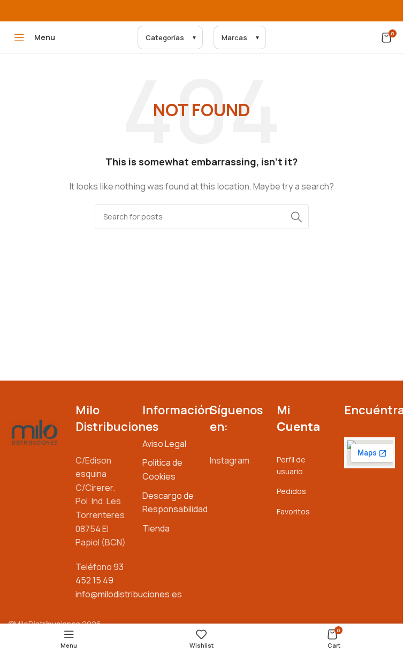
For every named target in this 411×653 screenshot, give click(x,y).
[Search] (296, 216)
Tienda (156, 528)
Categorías (165, 37)
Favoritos (293, 511)
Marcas (234, 37)
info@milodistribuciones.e (126, 594)
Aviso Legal (164, 444)
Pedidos (291, 491)
